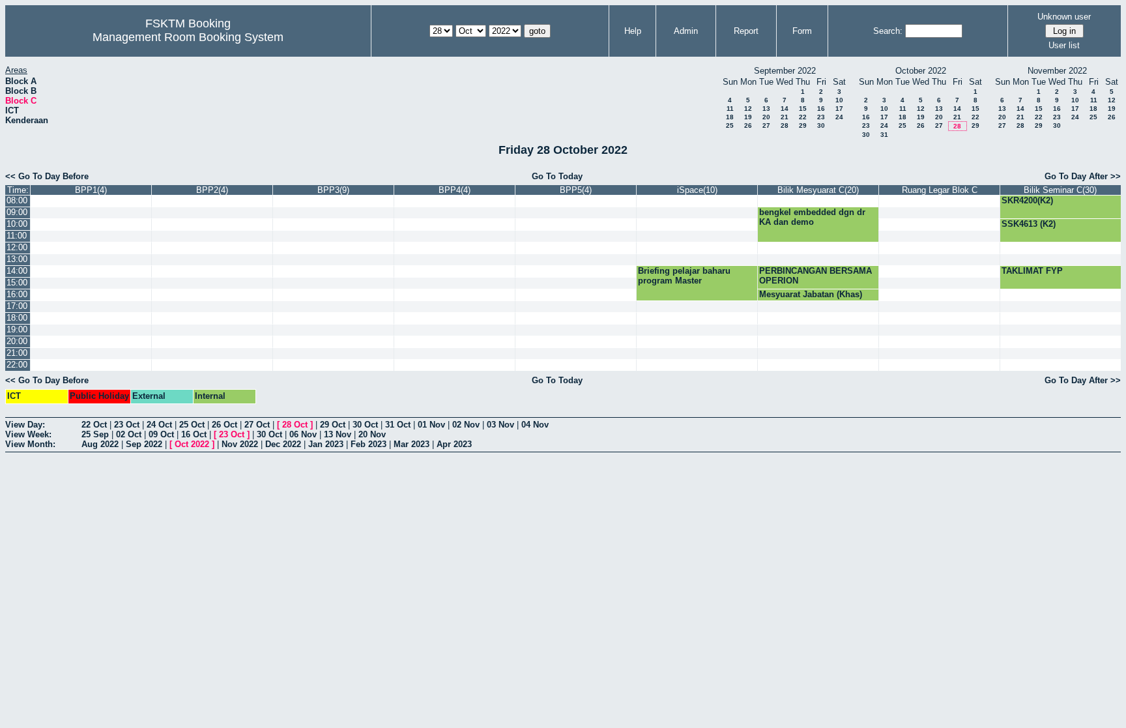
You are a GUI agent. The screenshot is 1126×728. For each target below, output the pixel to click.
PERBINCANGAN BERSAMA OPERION (815, 275)
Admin (686, 31)
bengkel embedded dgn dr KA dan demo (812, 217)
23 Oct (126, 425)
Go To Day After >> (1083, 176)
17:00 (17, 306)
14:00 (17, 271)
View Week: (28, 434)
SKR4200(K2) (1027, 200)
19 (748, 117)
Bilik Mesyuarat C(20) (818, 190)
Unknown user (1064, 17)
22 (803, 117)
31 (884, 134)
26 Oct (224, 425)
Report (746, 31)
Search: (887, 31)
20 (766, 117)
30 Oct (365, 425)
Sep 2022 (144, 444)
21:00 (17, 353)
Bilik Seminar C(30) (1060, 190)
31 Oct (398, 425)
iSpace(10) (697, 190)
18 (730, 117)
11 (730, 108)
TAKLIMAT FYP (1032, 271)
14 (784, 108)
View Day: (25, 425)
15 (803, 108)
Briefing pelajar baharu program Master (684, 275)
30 (821, 125)
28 (784, 125)
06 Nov (303, 434)
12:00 (17, 247)
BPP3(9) (333, 190)
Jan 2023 (325, 444)
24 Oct (159, 425)
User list (1064, 45)
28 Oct (295, 425)
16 (821, 108)
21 (784, 117)
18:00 (17, 318)
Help (632, 31)
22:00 (17, 365)
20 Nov (372, 434)
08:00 (17, 200)
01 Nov (431, 425)
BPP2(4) (212, 190)
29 (803, 125)
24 (839, 117)
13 (766, 108)
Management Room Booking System (188, 37)
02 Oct (128, 434)
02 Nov (466, 425)
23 (821, 117)
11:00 (17, 235)
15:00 (17, 282)
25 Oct (192, 425)
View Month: (30, 444)
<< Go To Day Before (47, 176)
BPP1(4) (91, 190)
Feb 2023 (368, 444)
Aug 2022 (100, 444)
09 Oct (161, 434)
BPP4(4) (454, 190)
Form (802, 31)
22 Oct (94, 425)
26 (748, 125)
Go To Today (557, 176)
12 (748, 108)
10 (839, 100)
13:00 (17, 259)
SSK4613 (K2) (1029, 224)
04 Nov (535, 425)
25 (730, 125)
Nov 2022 (240, 444)
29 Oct (332, 425)
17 (839, 108)
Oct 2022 (192, 444)
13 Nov (337, 434)
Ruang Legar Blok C (939, 190)
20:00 (17, 341)
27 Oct (257, 425)
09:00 (17, 212)
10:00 (17, 224)
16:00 (17, 294)
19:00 (17, 329)
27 (766, 125)
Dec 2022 (283, 444)
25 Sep (95, 434)
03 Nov (500, 425)
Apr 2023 (454, 444)
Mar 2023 (411, 444)
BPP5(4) (576, 190)
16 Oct (194, 434)
